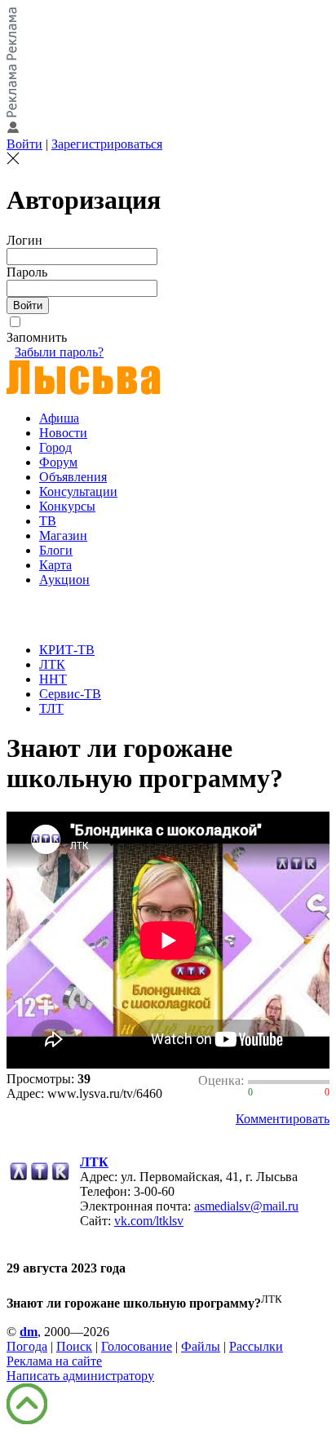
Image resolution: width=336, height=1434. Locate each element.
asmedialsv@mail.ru (246, 1206)
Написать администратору (80, 1376)
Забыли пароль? (59, 352)
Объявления (73, 477)
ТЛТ (51, 708)
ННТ (53, 679)
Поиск (74, 1346)
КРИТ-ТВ (67, 650)
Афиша (59, 418)
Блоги (56, 550)
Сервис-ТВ (70, 694)
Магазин (63, 535)
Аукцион (64, 579)
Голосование (136, 1346)
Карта (55, 565)
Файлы (200, 1346)
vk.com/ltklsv (148, 1221)
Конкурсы (67, 506)
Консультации (78, 491)
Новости (63, 433)
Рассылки (256, 1346)
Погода (27, 1346)
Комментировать (282, 1119)
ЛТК (52, 664)
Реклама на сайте (54, 1361)
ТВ (47, 521)
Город (55, 447)
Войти (24, 144)
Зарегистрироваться (106, 144)
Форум (58, 462)
